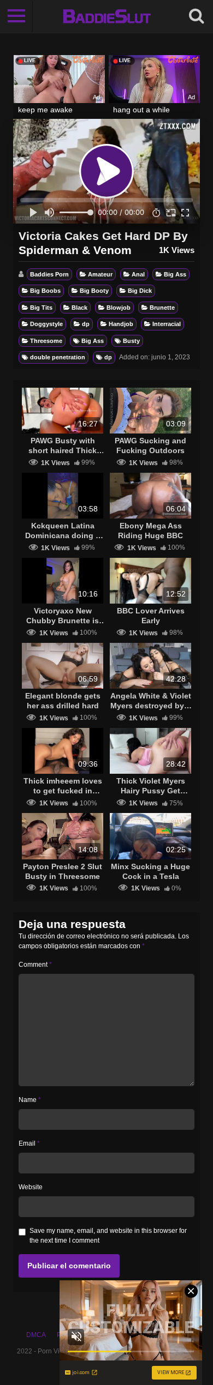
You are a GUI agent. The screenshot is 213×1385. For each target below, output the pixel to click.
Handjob (121, 324)
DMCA (36, 1335)
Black (79, 307)
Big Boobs (45, 290)
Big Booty (94, 290)
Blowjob (118, 307)
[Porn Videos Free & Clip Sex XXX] (106, 16)
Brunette (162, 307)
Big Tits (41, 307)
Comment (35, 964)
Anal (138, 274)
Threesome (46, 341)
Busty (131, 341)
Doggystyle (46, 324)
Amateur (100, 274)
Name (30, 1100)
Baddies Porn (49, 274)
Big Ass (175, 274)
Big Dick (140, 290)
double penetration (57, 357)
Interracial (166, 324)
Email (29, 1143)
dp (86, 324)
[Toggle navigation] (16, 16)
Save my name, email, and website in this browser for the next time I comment (108, 1235)
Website (31, 1187)
